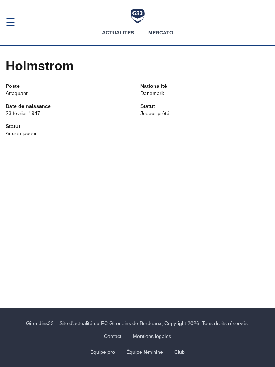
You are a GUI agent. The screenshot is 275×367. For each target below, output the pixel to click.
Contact (112, 336)
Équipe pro (102, 352)
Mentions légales (152, 336)
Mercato (160, 32)
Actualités (118, 32)
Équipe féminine (144, 352)
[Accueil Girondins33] (138, 16)
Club (179, 352)
